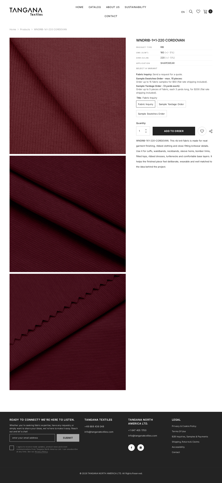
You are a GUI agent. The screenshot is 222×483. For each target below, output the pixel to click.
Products (25, 29)
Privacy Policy (41, 452)
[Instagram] (140, 447)
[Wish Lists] (198, 11)
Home (13, 29)
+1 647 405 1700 (137, 430)
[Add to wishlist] (202, 131)
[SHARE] (209, 131)
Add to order (173, 131)
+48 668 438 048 (94, 426)
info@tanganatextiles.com (98, 431)
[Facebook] (131, 447)
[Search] (191, 11)
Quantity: (141, 123)
